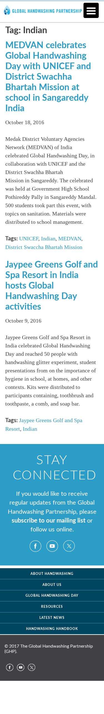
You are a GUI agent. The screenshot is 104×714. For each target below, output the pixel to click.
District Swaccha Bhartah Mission (43, 247)
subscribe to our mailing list (48, 521)
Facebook (35, 546)
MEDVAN (69, 238)
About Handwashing (52, 573)
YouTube (52, 546)
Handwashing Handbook (52, 628)
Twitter (69, 546)
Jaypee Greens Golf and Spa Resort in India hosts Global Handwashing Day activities (51, 285)
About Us (52, 584)
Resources (52, 606)
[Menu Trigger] (91, 10)
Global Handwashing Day (52, 595)
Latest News (52, 617)
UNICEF (28, 238)
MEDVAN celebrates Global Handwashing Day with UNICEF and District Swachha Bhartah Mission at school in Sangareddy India (48, 77)
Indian (48, 238)
